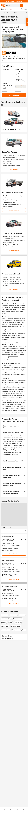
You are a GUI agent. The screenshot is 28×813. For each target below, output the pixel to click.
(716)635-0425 (16, 571)
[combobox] (12, 5)
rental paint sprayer (13, 356)
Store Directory (8, 13)
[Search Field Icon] (21, 5)
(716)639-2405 (16, 545)
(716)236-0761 (10, 593)
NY (14, 13)
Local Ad (4, 91)
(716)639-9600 (10, 543)
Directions (18, 91)
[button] (14, 427)
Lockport (19, 13)
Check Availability (14, 169)
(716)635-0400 (14, 569)
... (1, 13)
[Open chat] (27, 22)
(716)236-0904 (16, 595)
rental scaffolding (7, 354)
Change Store (4, 22)
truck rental (15, 387)
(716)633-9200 (10, 567)
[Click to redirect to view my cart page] (25, 5)
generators (13, 372)
